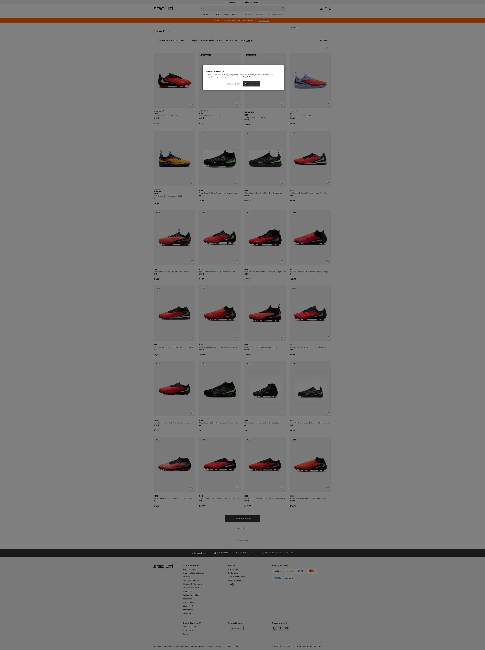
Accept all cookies (252, 84)
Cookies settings (233, 84)
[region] (243, 78)
